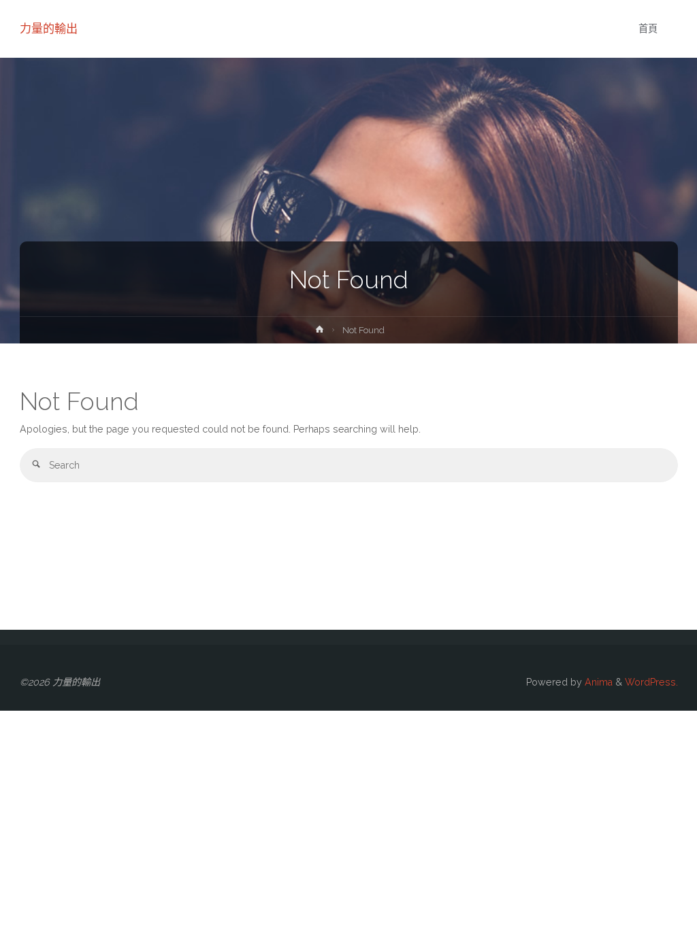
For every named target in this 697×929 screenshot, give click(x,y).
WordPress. (651, 682)
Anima (597, 682)
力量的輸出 (49, 28)
